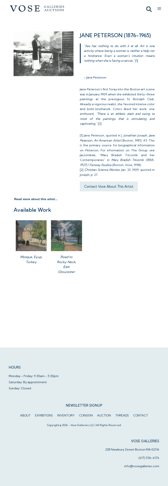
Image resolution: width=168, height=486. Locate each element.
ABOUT (25, 415)
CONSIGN (86, 415)
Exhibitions (44, 415)
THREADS (122, 415)
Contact (140, 415)
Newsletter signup (84, 405)
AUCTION (104, 415)
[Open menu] (159, 8)
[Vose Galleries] (37, 8)
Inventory (66, 415)
